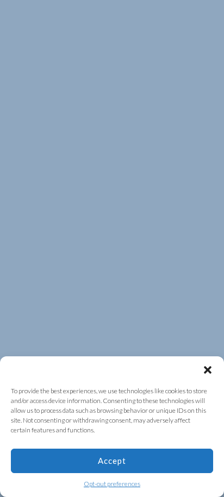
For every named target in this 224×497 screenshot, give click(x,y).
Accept (112, 460)
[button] (207, 369)
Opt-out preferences (112, 484)
